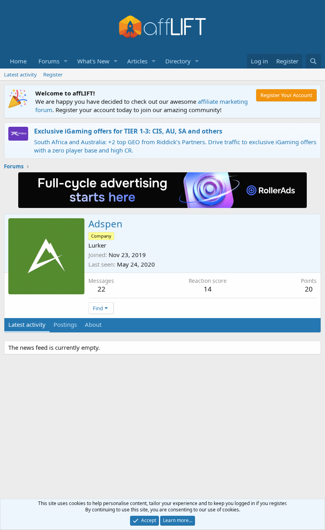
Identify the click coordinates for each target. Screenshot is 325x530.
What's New (93, 61)
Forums (48, 61)
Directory (178, 61)
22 (101, 289)
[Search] (313, 61)
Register (53, 74)
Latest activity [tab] (27, 324)
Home (18, 61)
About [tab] (93, 324)
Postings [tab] (65, 324)
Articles (137, 61)
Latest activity (20, 74)
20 (309, 289)
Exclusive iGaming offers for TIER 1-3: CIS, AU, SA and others (128, 131)
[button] (65, 61)
